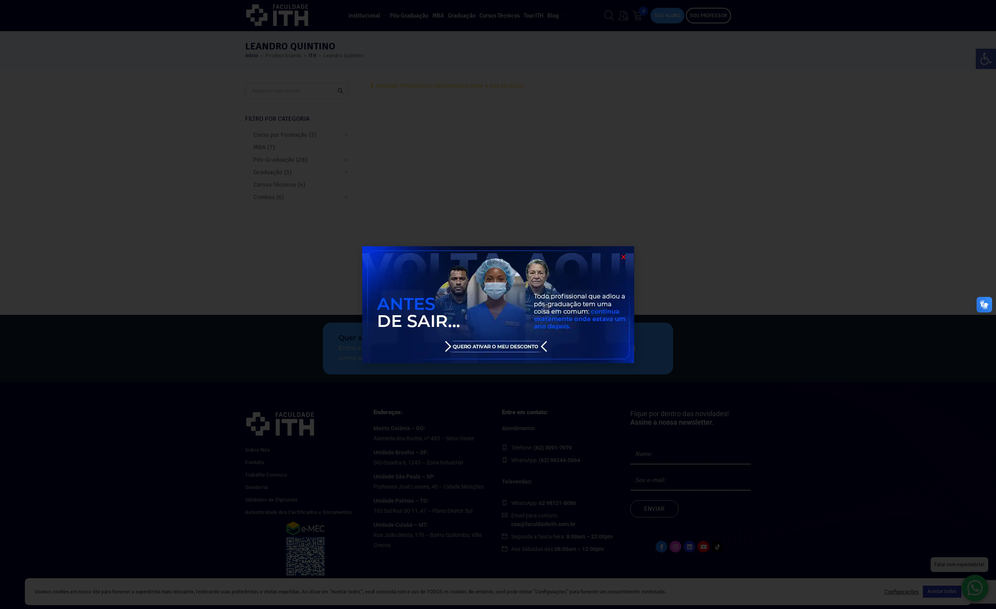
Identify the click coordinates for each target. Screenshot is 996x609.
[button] (623, 257)
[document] (498, 304)
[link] (498, 304)
